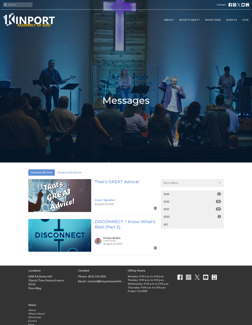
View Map (34, 288)
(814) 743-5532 (97, 276)
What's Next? (189, 19)
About (169, 19)
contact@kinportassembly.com (105, 281)
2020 (192, 216)
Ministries (213, 19)
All (166, 224)
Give (245, 19)
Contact (221, 4)
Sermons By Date (42, 172)
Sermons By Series (69, 172)
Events (231, 19)
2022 (192, 201)
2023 (192, 194)
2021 (192, 209)
